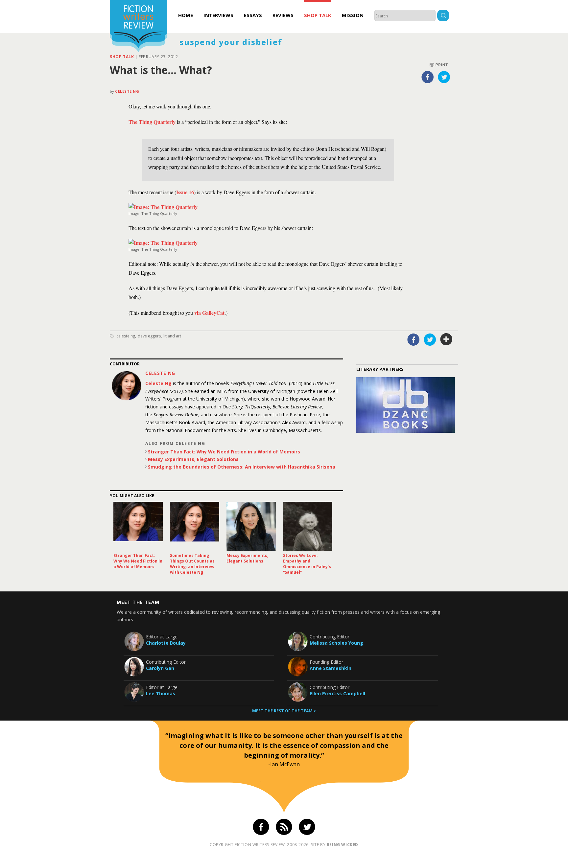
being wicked (342, 844)
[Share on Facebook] (427, 77)
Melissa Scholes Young (336, 643)
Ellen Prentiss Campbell (337, 693)
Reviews (283, 15)
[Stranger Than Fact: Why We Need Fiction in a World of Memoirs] (138, 526)
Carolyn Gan (160, 668)
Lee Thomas (160, 693)
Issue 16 (185, 192)
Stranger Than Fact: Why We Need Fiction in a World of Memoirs (224, 451)
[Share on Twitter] (444, 77)
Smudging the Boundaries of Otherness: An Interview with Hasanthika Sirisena (241, 467)
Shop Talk (317, 15)
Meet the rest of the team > (284, 711)
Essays (253, 15)
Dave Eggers (149, 336)
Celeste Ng (127, 91)
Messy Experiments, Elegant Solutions (193, 459)
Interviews (218, 15)
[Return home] (138, 27)
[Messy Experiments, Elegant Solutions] (251, 526)
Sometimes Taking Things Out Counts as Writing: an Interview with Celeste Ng (192, 564)
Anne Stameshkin (330, 668)
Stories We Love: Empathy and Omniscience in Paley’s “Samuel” (307, 564)
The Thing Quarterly (152, 122)
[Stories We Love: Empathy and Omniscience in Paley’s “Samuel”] (307, 526)
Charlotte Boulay (166, 643)
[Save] (446, 339)
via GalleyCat (209, 312)
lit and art (172, 336)
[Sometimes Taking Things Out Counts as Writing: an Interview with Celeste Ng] (194, 526)
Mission (353, 15)
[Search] (443, 16)
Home (185, 15)
